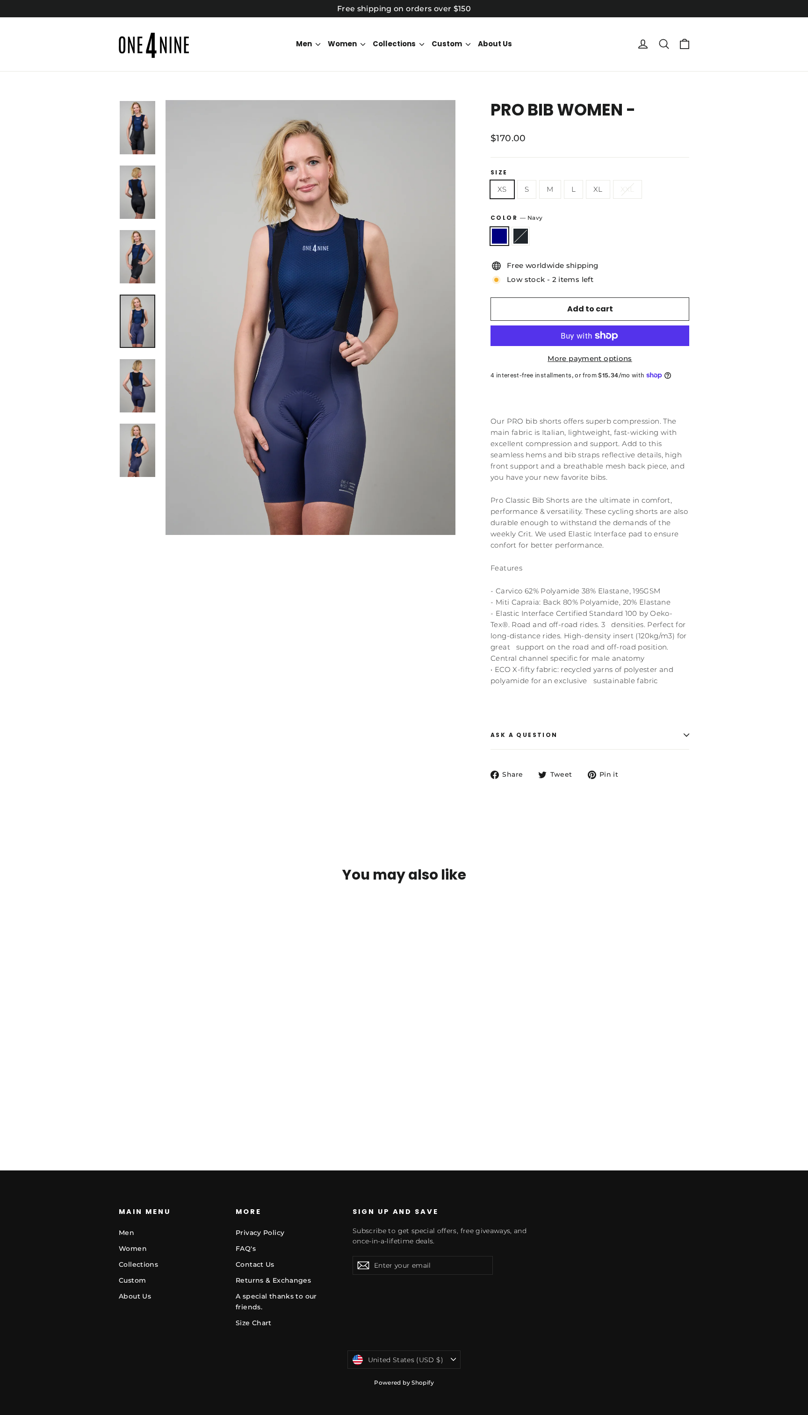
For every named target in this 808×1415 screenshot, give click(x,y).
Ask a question (524, 735)
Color (516, 218)
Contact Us (255, 1264)
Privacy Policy (260, 1232)
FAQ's (246, 1248)
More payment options (590, 358)
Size (499, 172)
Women (343, 44)
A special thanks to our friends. (276, 1301)
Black (521, 236)
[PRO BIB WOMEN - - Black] (136, 1099)
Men (304, 44)
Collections (395, 44)
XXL (627, 189)
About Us (495, 44)
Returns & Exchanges (273, 1280)
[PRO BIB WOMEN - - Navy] (125, 1099)
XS (502, 189)
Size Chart (254, 1323)
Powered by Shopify (404, 1382)
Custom (447, 44)
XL (598, 189)
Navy (499, 236)
